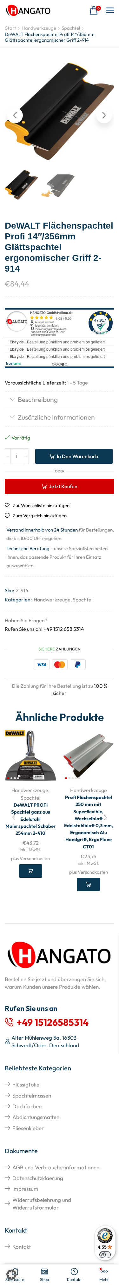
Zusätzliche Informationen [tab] (56, 417)
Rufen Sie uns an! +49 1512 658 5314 (44, 629)
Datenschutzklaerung (37, 1178)
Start (10, 28)
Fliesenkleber (28, 1128)
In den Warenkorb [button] (30, 870)
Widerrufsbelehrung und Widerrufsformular (41, 1204)
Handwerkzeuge (39, 28)
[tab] (59, 400)
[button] (95, 10)
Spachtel (71, 28)
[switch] (105, 1254)
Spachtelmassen (31, 1095)
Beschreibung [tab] (38, 399)
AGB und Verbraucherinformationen (55, 1167)
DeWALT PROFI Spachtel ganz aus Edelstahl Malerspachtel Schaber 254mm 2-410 (30, 819)
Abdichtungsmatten (35, 1117)
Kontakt (21, 1246)
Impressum (25, 1188)
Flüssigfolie (25, 1084)
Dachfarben (27, 1106)
